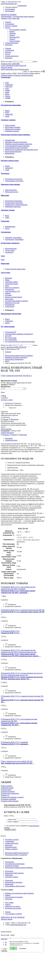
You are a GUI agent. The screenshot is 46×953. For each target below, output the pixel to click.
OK (13, 948)
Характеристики (11, 440)
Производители (11, 847)
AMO (7, 217)
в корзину (4, 600)
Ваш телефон (13, 822)
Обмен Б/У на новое (12, 906)
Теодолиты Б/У (10, 332)
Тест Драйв (9, 902)
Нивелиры (9, 875)
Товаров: (10, 18)
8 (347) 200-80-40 (7, 65)
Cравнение (22, 5)
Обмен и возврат (11, 849)
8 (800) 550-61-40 (20, 65)
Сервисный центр (11, 43)
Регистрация (9, 11)
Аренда (8, 904)
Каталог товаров (11, 26)
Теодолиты (9, 871)
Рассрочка (14, 419)
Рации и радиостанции (13, 297)
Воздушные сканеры (12, 127)
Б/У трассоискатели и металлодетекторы (20, 341)
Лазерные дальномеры (13, 237)
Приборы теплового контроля (16, 142)
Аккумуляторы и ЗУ (12, 291)
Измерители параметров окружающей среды (21, 149)
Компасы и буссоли (12, 303)
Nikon (7, 94)
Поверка (12, 33)
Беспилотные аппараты (13, 882)
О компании (9, 24)
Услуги (7, 28)
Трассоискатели (11, 190)
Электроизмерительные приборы (17, 146)
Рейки (7, 280)
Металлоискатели (11, 192)
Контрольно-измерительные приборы (19, 355)
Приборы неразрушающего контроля (18, 144)
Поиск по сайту (6, 61)
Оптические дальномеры (14, 239)
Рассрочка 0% (14, 37)
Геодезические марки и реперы (16, 301)
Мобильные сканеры (12, 129)
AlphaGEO (9, 85)
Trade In (12, 39)
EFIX (7, 112)
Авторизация (10, 9)
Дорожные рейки (11, 282)
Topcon (7, 96)
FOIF (7, 83)
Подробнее (22, 948)
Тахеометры (9, 862)
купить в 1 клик (7, 400)
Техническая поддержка (14, 897)
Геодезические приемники (14, 864)
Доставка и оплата (12, 839)
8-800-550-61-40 (6, 917)
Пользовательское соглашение (16, 855)
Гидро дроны (10, 250)
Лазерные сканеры (12, 866)
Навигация (9, 884)
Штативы (8, 278)
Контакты (8, 45)
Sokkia (7, 90)
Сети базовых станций (17, 29)
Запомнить (18, 405)
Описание (9, 438)
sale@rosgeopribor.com (9, 4)
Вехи (7, 286)
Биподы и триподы (12, 287)
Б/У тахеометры (11, 340)
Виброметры (9, 153)
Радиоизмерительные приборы (16, 148)
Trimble (7, 98)
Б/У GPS (8, 336)
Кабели (7, 293)
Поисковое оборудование (14, 873)
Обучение (23, 435)
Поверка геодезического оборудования (19, 893)
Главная (8, 22)
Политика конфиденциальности (17, 853)
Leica (7, 88)
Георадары (9, 880)
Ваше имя (12, 819)
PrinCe (7, 110)
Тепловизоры (10, 140)
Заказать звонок (6, 67)
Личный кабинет (7, 75)
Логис (7, 228)
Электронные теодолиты (14, 181)
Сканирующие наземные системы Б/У (19, 334)
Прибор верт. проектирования (16, 205)
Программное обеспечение (15, 886)
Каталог (8, 52)
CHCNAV (8, 86)
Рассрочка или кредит (13, 908)
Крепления (9, 299)
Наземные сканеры (12, 131)
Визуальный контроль (13, 151)
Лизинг (12, 35)
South (7, 92)
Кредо (7, 323)
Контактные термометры (14, 359)
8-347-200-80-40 (18, 917)
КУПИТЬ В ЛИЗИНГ (9, 15)
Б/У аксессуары (10, 338)
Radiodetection (10, 226)
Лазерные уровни (11, 877)
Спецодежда (9, 306)
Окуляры (8, 295)
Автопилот (9, 252)
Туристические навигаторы (15, 269)
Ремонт (12, 31)
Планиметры (10, 305)
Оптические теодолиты (13, 179)
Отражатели (9, 289)
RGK (7, 215)
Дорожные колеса (11, 284)
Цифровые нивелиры (13, 206)
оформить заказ (10, 829)
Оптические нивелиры (13, 201)
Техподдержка (14, 41)
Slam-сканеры (10, 125)
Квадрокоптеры (11, 248)
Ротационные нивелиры (14, 203)
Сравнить (17, 403)
